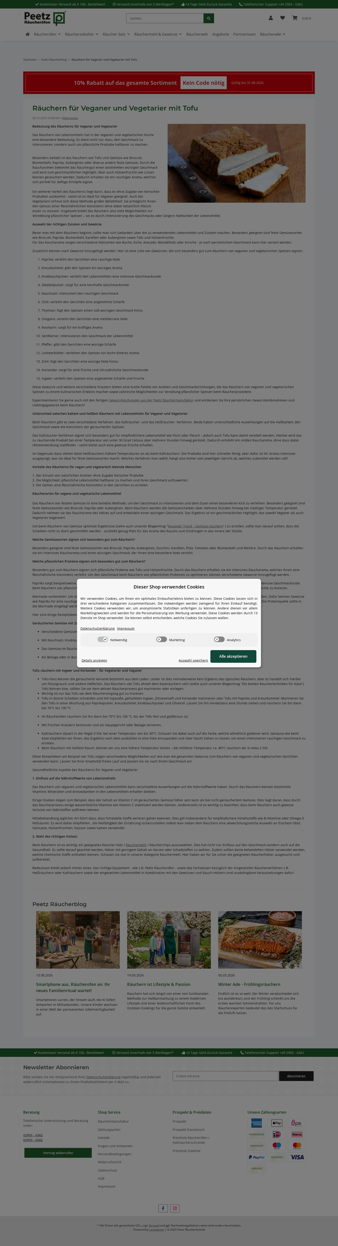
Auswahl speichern (193, 660)
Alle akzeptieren (233, 656)
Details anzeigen (94, 660)
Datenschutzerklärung (97, 628)
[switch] (102, 639)
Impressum (126, 628)
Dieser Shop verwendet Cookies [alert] (169, 587)
